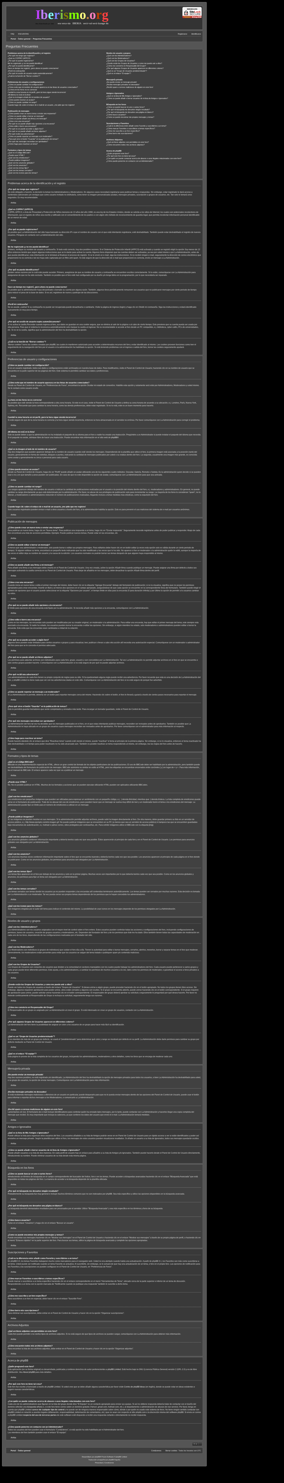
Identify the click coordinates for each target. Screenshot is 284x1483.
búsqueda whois (34, 1407)
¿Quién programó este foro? (117, 153)
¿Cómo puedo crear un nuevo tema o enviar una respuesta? (32, 113)
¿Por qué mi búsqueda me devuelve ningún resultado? (128, 110)
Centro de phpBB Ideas (134, 1387)
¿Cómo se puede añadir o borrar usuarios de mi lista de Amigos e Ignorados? (137, 98)
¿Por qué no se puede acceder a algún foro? (25, 129)
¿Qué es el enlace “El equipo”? (118, 73)
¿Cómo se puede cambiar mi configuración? (25, 85)
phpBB (114, 437)
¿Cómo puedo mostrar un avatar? (21, 100)
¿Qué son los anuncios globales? (21, 163)
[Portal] (21, 17)
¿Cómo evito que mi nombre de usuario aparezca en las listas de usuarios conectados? (43, 87)
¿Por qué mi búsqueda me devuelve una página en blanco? (130, 112)
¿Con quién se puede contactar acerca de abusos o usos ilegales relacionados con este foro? (143, 158)
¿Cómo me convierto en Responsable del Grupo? (126, 66)
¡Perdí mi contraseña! (16, 71)
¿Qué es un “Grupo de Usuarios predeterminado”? (126, 71)
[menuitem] (11, 34)
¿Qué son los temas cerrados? (20, 170)
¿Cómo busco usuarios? (116, 115)
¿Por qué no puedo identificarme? (21, 66)
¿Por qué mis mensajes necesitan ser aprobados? (28, 141)
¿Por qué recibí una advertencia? (21, 134)
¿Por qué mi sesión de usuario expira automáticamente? (30, 73)
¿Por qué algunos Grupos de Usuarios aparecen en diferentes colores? (135, 68)
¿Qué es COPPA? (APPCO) (19, 58)
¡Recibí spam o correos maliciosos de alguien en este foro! (129, 87)
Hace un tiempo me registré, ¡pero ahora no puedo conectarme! (33, 68)
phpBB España (114, 1460)
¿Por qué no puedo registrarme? (21, 61)
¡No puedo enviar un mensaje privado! (121, 82)
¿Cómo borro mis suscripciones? (119, 133)
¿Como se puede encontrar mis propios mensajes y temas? (130, 117)
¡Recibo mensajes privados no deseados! (123, 85)
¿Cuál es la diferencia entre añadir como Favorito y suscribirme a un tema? (136, 126)
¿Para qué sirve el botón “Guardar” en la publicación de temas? (33, 139)
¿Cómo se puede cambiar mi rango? (22, 102)
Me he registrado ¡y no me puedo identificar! (25, 63)
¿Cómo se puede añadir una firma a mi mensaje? (27, 119)
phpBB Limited (114, 1369)
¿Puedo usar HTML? (16, 155)
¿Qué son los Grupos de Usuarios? (120, 61)
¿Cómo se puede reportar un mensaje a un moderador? (30, 136)
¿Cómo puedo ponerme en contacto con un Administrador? (129, 161)
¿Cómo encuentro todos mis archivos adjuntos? (125, 145)
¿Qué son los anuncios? (17, 165)
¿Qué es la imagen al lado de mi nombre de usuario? (29, 97)
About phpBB (29, 1372)
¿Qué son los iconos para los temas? (23, 173)
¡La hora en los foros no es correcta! (22, 90)
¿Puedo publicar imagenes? (19, 160)
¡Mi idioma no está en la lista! (19, 95)
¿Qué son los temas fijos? (18, 168)
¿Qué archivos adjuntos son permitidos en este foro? (127, 142)
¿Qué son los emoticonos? (18, 158)
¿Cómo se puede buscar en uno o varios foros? (125, 107)
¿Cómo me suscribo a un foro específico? (123, 131)
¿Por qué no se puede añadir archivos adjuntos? (27, 131)
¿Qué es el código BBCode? (19, 153)
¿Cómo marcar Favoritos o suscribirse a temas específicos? (130, 128)
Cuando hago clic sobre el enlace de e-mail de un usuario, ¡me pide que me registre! (41, 105)
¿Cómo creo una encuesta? (19, 121)
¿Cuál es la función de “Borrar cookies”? (24, 76)
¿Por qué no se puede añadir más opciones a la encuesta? (31, 124)
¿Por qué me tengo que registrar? (21, 56)
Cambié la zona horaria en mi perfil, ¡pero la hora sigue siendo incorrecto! (37, 92)
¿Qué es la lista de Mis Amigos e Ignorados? (124, 96)
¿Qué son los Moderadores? (117, 58)
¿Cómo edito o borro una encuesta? (22, 126)
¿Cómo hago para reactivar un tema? (23, 144)
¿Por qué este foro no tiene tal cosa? (121, 156)
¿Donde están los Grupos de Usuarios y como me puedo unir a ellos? (134, 63)
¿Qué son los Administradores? (118, 56)
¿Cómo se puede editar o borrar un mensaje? (26, 116)
